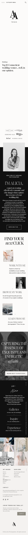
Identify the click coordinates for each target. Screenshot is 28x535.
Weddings (5, 62)
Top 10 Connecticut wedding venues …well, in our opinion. (13, 67)
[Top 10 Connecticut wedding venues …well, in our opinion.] (14, 44)
